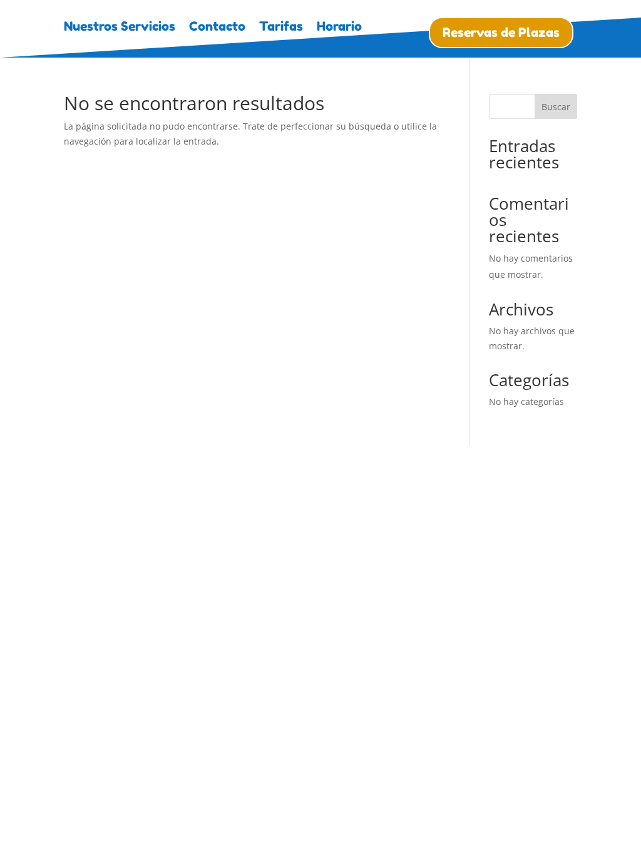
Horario (339, 28)
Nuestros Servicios (119, 28)
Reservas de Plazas (501, 32)
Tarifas (281, 28)
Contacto (217, 28)
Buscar (555, 107)
